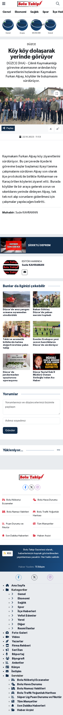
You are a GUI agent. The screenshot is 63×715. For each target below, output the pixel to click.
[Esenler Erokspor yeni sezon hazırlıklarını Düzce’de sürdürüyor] (46, 329)
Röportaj (17, 654)
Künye (15, 667)
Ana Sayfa (18, 585)
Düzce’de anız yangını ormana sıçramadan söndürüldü (16, 312)
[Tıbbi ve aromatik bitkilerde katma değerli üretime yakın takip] (16, 329)
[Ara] (57, 4)
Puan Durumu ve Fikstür (13, 525)
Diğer (21, 624)
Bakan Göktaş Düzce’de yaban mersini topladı (42, 312)
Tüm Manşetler (45, 523)
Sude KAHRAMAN (33, 265)
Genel (7, 11)
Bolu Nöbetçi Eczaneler (11, 502)
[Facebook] (25, 487)
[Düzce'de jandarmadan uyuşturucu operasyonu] (16, 361)
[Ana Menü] (3, 3)
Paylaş (10, 128)
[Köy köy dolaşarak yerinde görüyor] (31, 105)
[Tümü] (58, 450)
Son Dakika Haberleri (17, 535)
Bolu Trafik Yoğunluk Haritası (46, 513)
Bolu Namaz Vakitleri (18, 511)
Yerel (21, 619)
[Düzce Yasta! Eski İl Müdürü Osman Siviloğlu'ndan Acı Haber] (46, 361)
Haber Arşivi (44, 535)
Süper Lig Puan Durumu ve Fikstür (39, 697)
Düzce (31, 44)
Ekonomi (20, 11)
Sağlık (34, 11)
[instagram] (50, 577)
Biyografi (17, 658)
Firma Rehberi (20, 645)
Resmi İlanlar (26, 628)
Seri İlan (17, 650)
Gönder (10, 430)
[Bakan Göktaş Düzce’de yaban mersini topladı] (46, 299)
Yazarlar (17, 641)
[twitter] (34, 577)
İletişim (16, 671)
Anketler (17, 662)
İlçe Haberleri (26, 611)
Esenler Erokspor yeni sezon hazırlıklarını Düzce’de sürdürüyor (46, 342)
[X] (31, 487)
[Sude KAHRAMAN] (11, 267)
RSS (9, 553)
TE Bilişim (40, 567)
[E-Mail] (24, 272)
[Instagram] (37, 487)
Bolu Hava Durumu (47, 500)
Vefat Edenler (26, 615)
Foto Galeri (19, 632)
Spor (46, 11)
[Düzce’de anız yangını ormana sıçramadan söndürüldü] (16, 299)
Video (15, 637)
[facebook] (19, 577)
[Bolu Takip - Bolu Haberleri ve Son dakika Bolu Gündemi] (30, 4)
